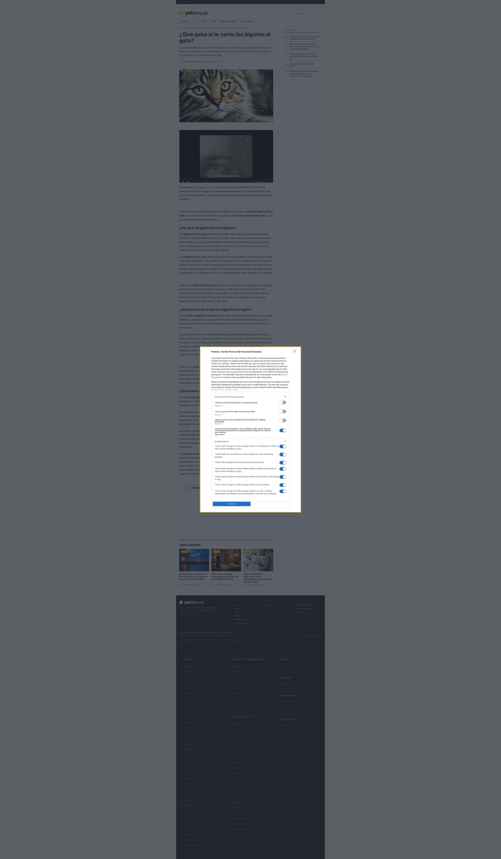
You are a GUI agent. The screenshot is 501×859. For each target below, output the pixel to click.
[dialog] (250, 429)
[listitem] (250, 396)
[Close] (295, 351)
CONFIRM (232, 504)
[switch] (282, 402)
